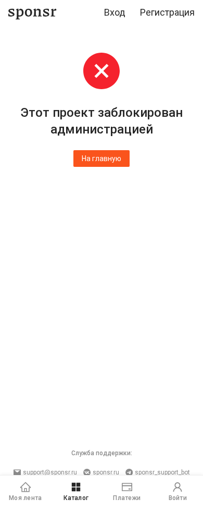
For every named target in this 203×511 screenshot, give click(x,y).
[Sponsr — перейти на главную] (32, 13)
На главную (101, 158)
